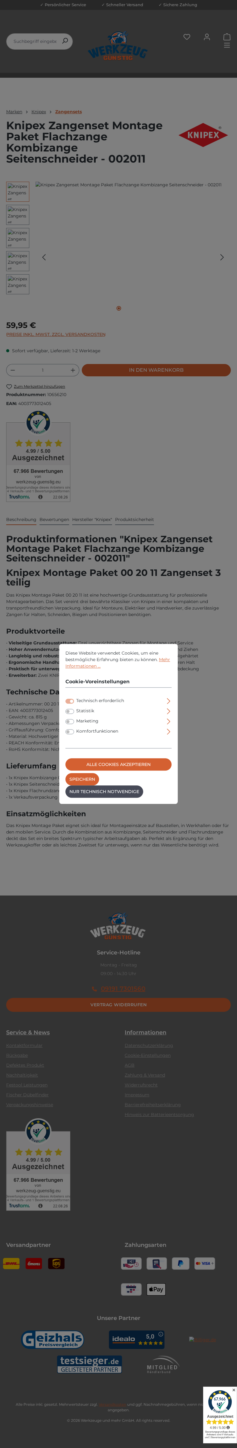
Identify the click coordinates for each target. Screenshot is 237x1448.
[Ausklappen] (169, 700)
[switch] (69, 711)
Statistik (85, 711)
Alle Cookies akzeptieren (118, 764)
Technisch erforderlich (100, 701)
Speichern (82, 779)
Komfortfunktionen (97, 731)
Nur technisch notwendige (104, 792)
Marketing (87, 721)
